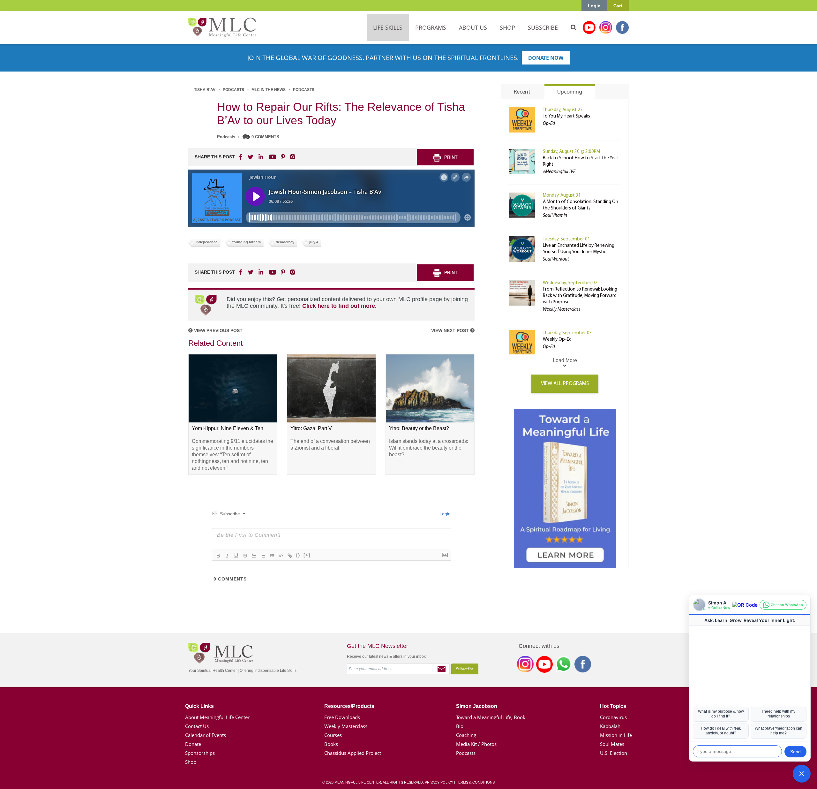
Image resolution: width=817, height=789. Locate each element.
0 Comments (265, 136)
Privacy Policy (439, 782)
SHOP (507, 27)
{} (298, 555)
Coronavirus (613, 717)
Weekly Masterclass (345, 726)
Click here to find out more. (339, 306)
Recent (522, 92)
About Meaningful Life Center (217, 717)
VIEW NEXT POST (450, 330)
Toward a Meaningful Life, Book (490, 717)
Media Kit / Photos (476, 744)
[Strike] (245, 555)
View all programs (565, 383)
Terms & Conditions (475, 782)
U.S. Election (613, 753)
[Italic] (227, 555)
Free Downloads (342, 717)
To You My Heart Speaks (566, 116)
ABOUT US (473, 27)
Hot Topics (613, 706)
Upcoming (569, 92)
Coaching (466, 735)
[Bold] (218, 555)
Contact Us (197, 726)
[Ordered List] (254, 555)
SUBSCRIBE (543, 27)
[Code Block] (280, 555)
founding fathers (246, 242)
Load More (565, 360)
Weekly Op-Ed (557, 339)
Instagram (605, 27)
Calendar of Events (205, 735)
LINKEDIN (260, 157)
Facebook (622, 27)
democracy (285, 242)
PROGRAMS (430, 27)
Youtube (589, 27)
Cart (617, 5)
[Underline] (236, 555)
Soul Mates (612, 744)
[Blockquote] (271, 555)
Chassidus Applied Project (352, 753)
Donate (193, 744)
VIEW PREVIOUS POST (218, 330)
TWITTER (251, 157)
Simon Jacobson (476, 706)
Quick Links (199, 706)
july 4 (313, 242)
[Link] (289, 555)
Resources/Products (349, 706)
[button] (802, 774)
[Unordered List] (263, 555)
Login (594, 5)
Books (331, 744)
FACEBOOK (241, 157)
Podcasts (233, 89)
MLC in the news (268, 89)
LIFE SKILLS (387, 27)
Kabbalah (610, 726)
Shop (190, 762)
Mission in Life (616, 735)
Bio (459, 726)
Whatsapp (563, 665)
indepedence (206, 242)
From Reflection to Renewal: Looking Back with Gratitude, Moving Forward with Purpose (580, 296)
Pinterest (283, 157)
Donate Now (545, 57)
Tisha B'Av (204, 89)
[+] (307, 555)
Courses (333, 735)
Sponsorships (200, 753)
